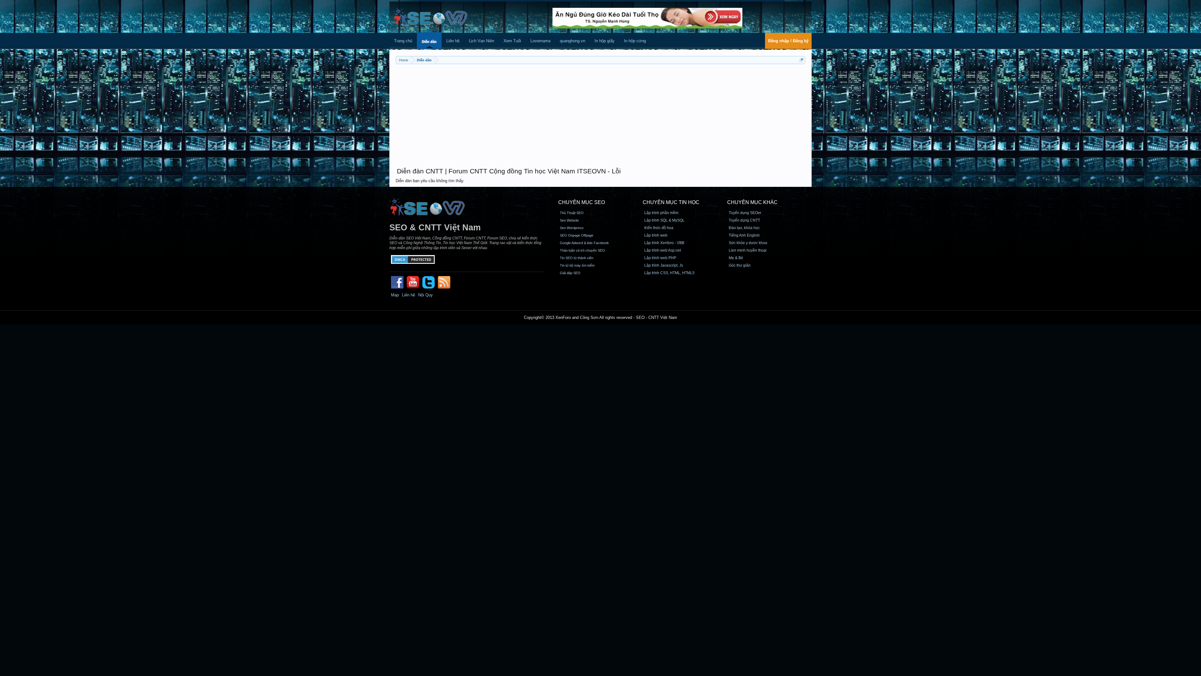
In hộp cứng (635, 40)
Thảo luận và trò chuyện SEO (582, 250)
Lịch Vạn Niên (481, 40)
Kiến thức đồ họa (658, 228)
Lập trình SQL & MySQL (664, 220)
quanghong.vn (572, 40)
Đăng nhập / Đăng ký (788, 40)
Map (395, 295)
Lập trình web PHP (660, 258)
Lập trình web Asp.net (662, 250)
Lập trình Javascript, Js (663, 265)
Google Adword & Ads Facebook (584, 243)
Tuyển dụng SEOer (745, 213)
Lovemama (540, 40)
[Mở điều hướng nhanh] (801, 60)
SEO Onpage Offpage (576, 235)
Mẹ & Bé (736, 258)
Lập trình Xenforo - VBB (664, 243)
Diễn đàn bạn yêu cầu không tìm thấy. (430, 180)
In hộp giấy (605, 40)
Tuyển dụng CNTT (744, 220)
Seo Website (569, 220)
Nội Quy (425, 295)
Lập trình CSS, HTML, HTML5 (669, 273)
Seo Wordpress (572, 228)
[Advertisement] (600, 112)
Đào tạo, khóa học (744, 228)
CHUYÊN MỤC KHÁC (752, 202)
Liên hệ (452, 40)
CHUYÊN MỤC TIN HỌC (671, 202)
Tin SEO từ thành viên (576, 258)
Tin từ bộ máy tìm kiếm (577, 265)
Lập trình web (655, 235)
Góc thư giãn (740, 265)
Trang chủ (403, 40)
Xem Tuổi (512, 40)
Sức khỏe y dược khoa (748, 243)
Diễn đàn (429, 42)
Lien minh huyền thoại (748, 250)
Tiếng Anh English (744, 235)
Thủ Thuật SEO (572, 213)
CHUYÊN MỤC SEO (581, 202)
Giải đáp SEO (570, 273)
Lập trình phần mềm (661, 213)
